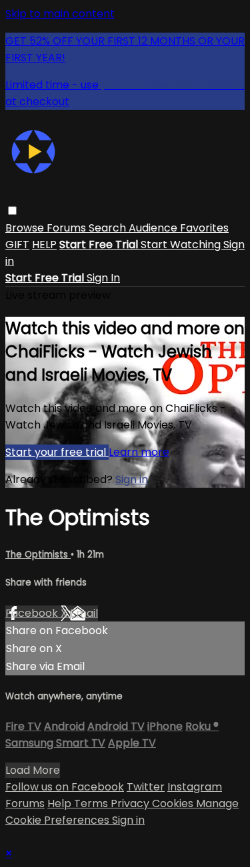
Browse (26, 228)
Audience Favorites (179, 228)
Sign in (131, 479)
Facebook (33, 613)
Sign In (103, 277)
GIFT (17, 244)
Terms (92, 803)
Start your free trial (57, 452)
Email (84, 613)
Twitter (146, 786)
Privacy (131, 803)
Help (60, 803)
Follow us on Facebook (64, 786)
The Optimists (38, 554)
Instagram (194, 786)
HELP (44, 244)
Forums (68, 228)
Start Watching (182, 244)
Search (109, 228)
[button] (12, 210)
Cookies (174, 803)
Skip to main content (60, 13)
